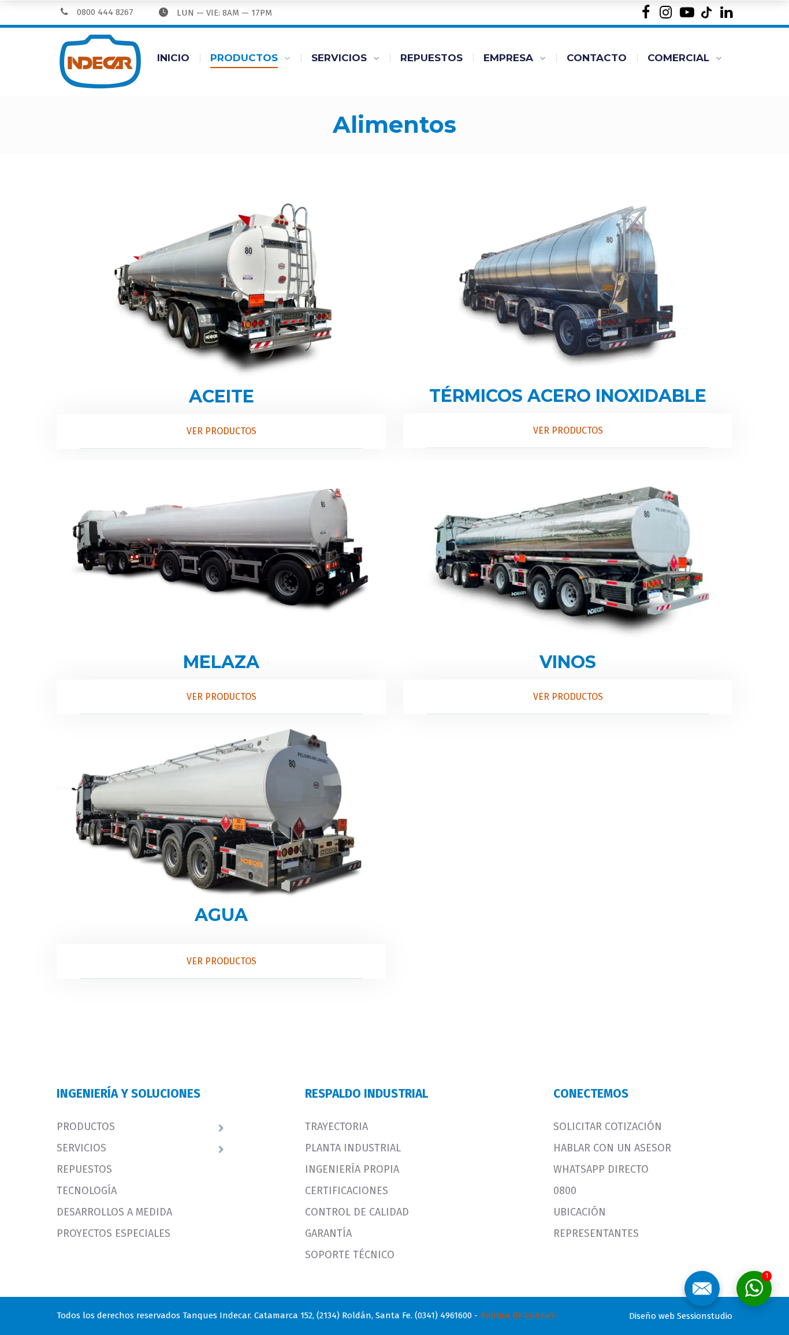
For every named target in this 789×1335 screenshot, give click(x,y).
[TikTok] (706, 12)
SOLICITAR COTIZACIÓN (607, 1126)
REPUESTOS (431, 58)
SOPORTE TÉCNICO (349, 1254)
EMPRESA (508, 58)
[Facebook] (645, 12)
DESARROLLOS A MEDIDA (114, 1212)
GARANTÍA (328, 1233)
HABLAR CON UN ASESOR (612, 1148)
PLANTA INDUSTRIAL (353, 1148)
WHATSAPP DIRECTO (601, 1169)
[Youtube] (686, 12)
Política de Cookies (517, 1315)
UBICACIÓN (579, 1212)
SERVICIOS (339, 58)
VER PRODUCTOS (221, 431)
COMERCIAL (678, 58)
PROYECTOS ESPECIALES (113, 1233)
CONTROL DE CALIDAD (357, 1212)
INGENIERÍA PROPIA (352, 1169)
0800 (564, 1190)
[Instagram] (666, 12)
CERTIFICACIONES (346, 1190)
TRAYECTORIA (336, 1126)
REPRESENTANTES (596, 1233)
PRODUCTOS (244, 58)
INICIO (173, 58)
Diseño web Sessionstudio (680, 1316)
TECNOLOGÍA (87, 1190)
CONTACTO (597, 58)
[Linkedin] (726, 12)
